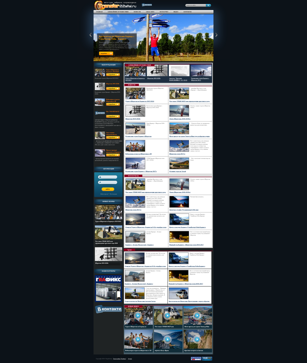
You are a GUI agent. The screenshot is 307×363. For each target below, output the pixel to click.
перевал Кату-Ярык (162, 350)
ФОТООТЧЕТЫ (133, 176)
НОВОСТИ (131, 85)
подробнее (104, 53)
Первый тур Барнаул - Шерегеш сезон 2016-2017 (186, 245)
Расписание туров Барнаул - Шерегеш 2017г (141, 171)
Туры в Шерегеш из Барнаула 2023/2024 (108, 221)
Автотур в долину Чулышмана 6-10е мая (183, 210)
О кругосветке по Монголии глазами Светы (140, 301)
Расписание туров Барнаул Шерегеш (138, 136)
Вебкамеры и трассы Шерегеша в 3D (138, 154)
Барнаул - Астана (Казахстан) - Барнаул (139, 245)
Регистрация (113, 194)
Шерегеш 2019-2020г (101, 263)
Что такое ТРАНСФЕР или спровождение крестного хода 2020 (167, 327)
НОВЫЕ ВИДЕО (133, 306)
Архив (129, 250)
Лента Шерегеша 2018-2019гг (180, 119)
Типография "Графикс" (119, 358)
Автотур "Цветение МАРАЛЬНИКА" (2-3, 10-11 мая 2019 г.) (178, 80)
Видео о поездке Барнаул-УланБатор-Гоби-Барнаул (187, 227)
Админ (130, 358)
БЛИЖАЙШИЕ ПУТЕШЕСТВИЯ (140, 65)
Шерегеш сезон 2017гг (177, 154)
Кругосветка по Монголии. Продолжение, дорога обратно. (189, 301)
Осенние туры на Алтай (177, 171)
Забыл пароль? (104, 194)
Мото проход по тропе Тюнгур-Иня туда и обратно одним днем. (196, 327)
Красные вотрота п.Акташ (193, 350)
